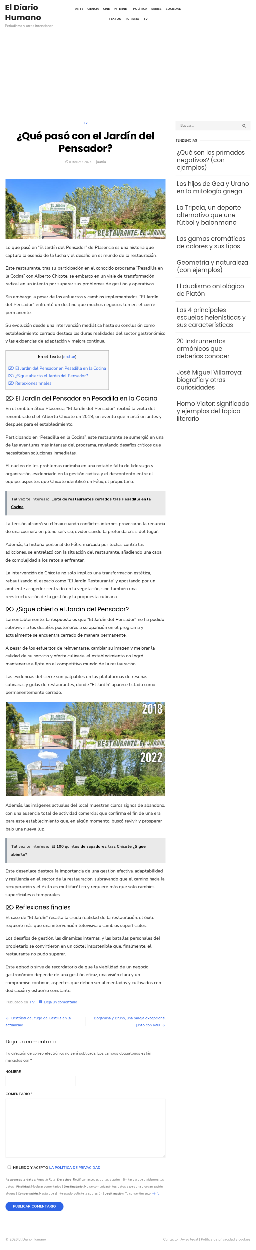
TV (145, 19)
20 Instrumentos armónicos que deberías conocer (203, 348)
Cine (106, 9)
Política (140, 9)
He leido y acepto (56, 1167)
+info (156, 1194)
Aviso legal (189, 1239)
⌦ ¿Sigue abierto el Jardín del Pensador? (48, 376)
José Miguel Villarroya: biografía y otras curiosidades (209, 380)
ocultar (69, 356)
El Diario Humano (23, 12)
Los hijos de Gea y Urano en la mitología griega (213, 187)
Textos (114, 19)
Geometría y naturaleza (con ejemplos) (212, 266)
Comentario (19, 1094)
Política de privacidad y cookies (225, 1239)
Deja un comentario (60, 1002)
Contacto (170, 1239)
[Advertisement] (128, 76)
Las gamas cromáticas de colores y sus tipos (211, 242)
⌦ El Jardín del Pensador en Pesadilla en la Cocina (57, 368)
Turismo (132, 19)
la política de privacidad (74, 1167)
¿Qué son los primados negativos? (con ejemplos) (211, 160)
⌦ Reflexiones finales (30, 383)
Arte (79, 9)
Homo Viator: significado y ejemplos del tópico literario (213, 411)
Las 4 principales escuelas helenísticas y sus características (211, 317)
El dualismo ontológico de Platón (210, 290)
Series (156, 9)
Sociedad (173, 9)
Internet (121, 9)
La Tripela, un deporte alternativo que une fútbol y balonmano (209, 215)
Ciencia (93, 9)
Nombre (13, 1071)
